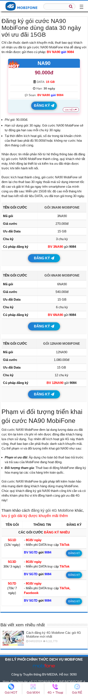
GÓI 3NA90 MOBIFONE (61, 207)
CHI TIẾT (70, 110)
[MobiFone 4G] (22, 6)
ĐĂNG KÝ (42, 105)
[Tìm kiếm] (71, 6)
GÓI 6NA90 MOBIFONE (61, 275)
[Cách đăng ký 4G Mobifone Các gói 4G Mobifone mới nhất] (13, 638)
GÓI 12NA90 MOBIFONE (61, 343)
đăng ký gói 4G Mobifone (52, 510)
